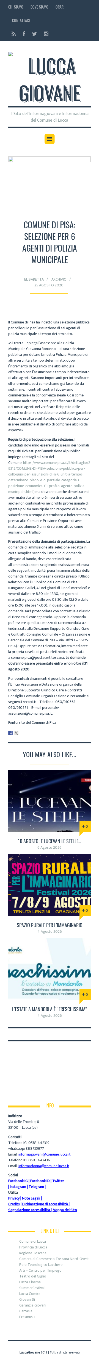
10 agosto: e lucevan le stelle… (49, 841)
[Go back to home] (49, 75)
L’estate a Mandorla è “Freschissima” (49, 1009)
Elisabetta (34, 279)
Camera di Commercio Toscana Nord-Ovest (54, 1259)
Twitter (58, 1181)
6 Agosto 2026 (49, 847)
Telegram (36, 1186)
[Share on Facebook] (10, 733)
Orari (60, 7)
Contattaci (21, 20)
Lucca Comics (29, 1293)
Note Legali (31, 1198)
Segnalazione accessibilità (29, 1210)
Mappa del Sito (65, 1210)
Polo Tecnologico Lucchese (40, 1264)
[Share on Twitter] (16, 733)
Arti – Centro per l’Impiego (40, 1270)
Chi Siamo (15, 7)
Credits (14, 1204)
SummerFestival (32, 1288)
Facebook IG (18, 1181)
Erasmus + (27, 1317)
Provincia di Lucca (33, 1247)
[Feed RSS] (13, 34)
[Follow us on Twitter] (34, 34)
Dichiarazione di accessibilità (45, 1204)
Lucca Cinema (30, 1282)
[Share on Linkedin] (22, 733)
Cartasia (25, 1311)
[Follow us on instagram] (44, 34)
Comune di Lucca (32, 1241)
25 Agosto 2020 (49, 285)
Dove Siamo (39, 7)
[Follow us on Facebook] (24, 34)
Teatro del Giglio (32, 1276)
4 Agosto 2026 (49, 931)
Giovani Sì (27, 1299)
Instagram (18, 1186)
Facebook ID (40, 1181)
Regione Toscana (32, 1253)
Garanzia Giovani (32, 1305)
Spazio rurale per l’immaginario (49, 925)
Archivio (59, 279)
